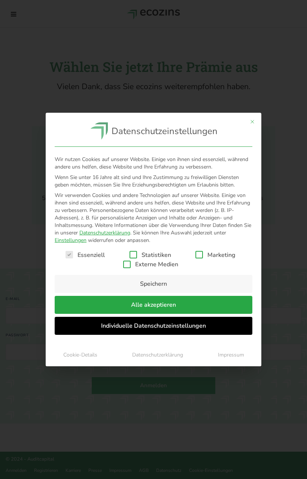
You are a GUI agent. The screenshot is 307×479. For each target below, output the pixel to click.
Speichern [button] (153, 284)
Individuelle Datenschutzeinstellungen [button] (153, 326)
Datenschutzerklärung (104, 232)
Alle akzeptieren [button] (153, 305)
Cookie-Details (80, 354)
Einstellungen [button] (70, 240)
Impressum (231, 354)
